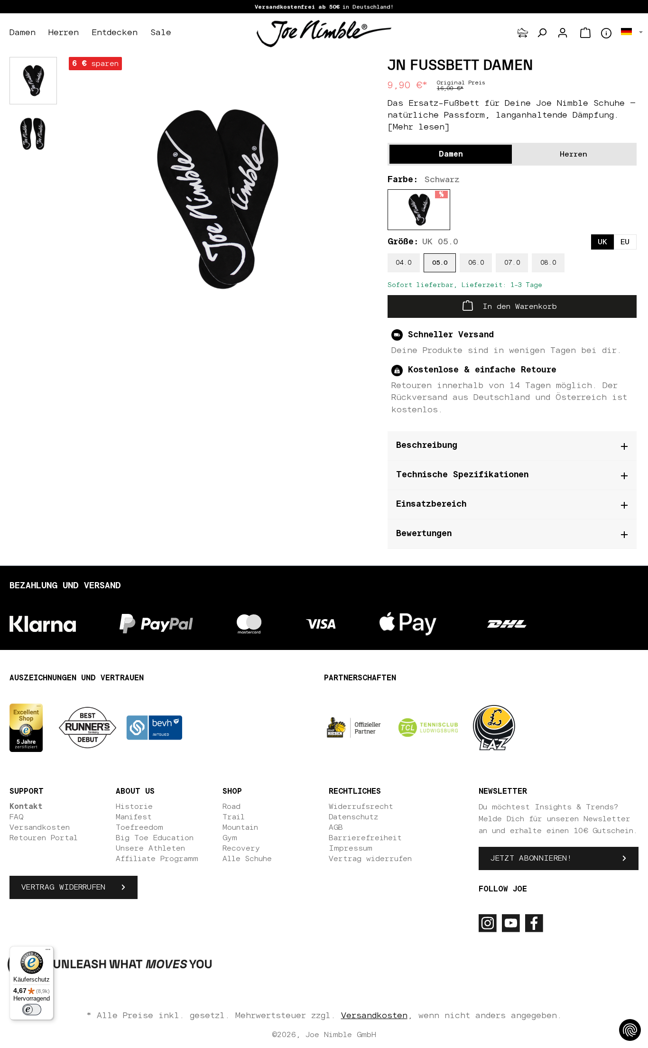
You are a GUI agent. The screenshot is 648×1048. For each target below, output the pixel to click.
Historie (134, 806)
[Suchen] (541, 32)
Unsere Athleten (150, 848)
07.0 (512, 263)
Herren (573, 154)
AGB (336, 827)
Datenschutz (353, 817)
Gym (229, 838)
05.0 (439, 263)
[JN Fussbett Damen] (215, 199)
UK (602, 242)
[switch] (31, 1009)
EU (624, 242)
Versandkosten (39, 827)
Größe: (423, 242)
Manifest (134, 817)
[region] (215, 199)
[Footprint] (522, 32)
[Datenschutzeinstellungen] (630, 1030)
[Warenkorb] (585, 32)
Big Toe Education (155, 838)
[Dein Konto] (562, 32)
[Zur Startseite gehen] (324, 33)
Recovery (241, 848)
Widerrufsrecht (361, 806)
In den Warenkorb (517, 306)
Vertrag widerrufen (63, 887)
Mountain (240, 827)
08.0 (548, 263)
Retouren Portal (43, 838)
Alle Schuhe (247, 859)
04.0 (403, 263)
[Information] (606, 33)
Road (231, 806)
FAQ (16, 817)
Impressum (350, 848)
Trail (233, 817)
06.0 (476, 263)
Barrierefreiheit (365, 838)
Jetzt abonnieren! (531, 858)
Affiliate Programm (157, 859)
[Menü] (48, 951)
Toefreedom (139, 827)
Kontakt (26, 806)
